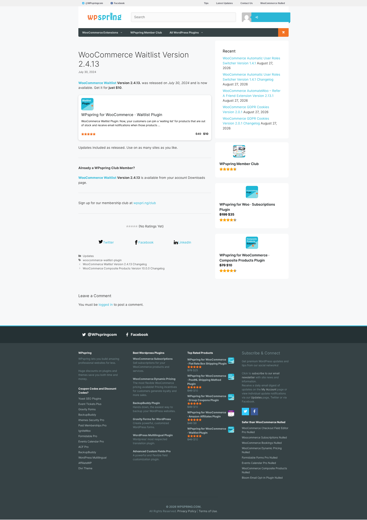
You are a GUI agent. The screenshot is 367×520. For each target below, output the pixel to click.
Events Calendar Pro (91, 441)
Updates (88, 256)
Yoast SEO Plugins (89, 398)
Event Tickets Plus (89, 404)
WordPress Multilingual (92, 457)
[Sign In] (243, 17)
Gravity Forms (87, 409)
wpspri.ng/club (144, 203)
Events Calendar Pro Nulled (259, 462)
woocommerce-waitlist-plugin (102, 260)
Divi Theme (85, 468)
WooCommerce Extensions (100, 32)
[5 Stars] (136, 226)
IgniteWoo (84, 430)
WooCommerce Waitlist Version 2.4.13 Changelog (115, 264)
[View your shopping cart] (283, 32)
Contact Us (246, 3)
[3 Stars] (132, 226)
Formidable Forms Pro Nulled (260, 457)
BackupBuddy (87, 414)
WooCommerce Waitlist (97, 83)
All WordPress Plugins (184, 32)
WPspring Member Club (146, 32)
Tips (206, 3)
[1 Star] (127, 226)
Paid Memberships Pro (92, 425)
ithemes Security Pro (91, 420)
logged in (106, 305)
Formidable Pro (87, 436)
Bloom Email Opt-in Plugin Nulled (262, 477)
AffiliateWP (85, 462)
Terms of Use (208, 511)
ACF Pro (83, 446)
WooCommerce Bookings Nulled (262, 442)
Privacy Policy (186, 511)
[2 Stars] (129, 226)
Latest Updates (224, 3)
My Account (268, 389)
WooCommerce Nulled (272, 3)
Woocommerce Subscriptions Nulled (264, 437)
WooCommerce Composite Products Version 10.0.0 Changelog (124, 268)
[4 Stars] (134, 226)
